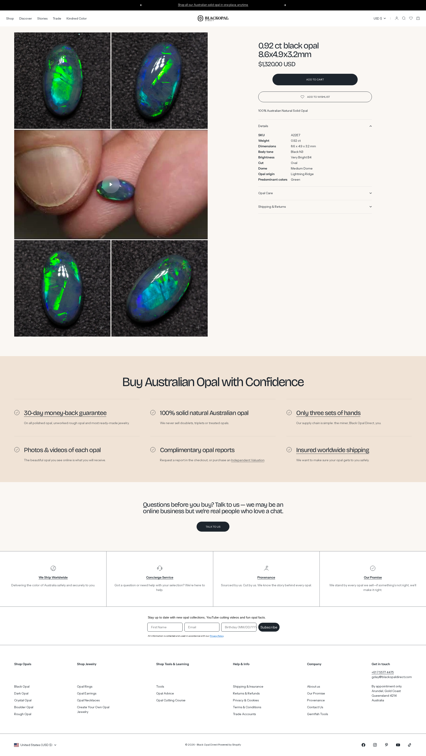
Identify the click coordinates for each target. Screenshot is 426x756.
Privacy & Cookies (246, 700)
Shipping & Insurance (248, 686)
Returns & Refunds (246, 693)
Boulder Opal (23, 707)
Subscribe (268, 627)
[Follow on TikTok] (409, 745)
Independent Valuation (247, 460)
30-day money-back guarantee (65, 413)
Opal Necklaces (88, 700)
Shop (10, 18)
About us (313, 686)
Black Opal (22, 686)
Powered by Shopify (229, 744)
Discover (25, 18)
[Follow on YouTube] (398, 745)
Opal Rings (84, 686)
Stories (42, 18)
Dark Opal (21, 693)
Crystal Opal (23, 700)
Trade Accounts (244, 714)
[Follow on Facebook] (363, 745)
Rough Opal (22, 714)
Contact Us (315, 707)
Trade (57, 18)
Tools (160, 686)
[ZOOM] (101, 119)
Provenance (316, 700)
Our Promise (316, 693)
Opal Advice (165, 693)
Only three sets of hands (328, 413)
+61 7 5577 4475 (383, 672)
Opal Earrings (86, 693)
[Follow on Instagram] (375, 745)
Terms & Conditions (247, 707)
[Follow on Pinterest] (386, 745)
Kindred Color (77, 18)
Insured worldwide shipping (332, 450)
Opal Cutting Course (170, 700)
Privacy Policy (216, 635)
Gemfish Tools (317, 714)
